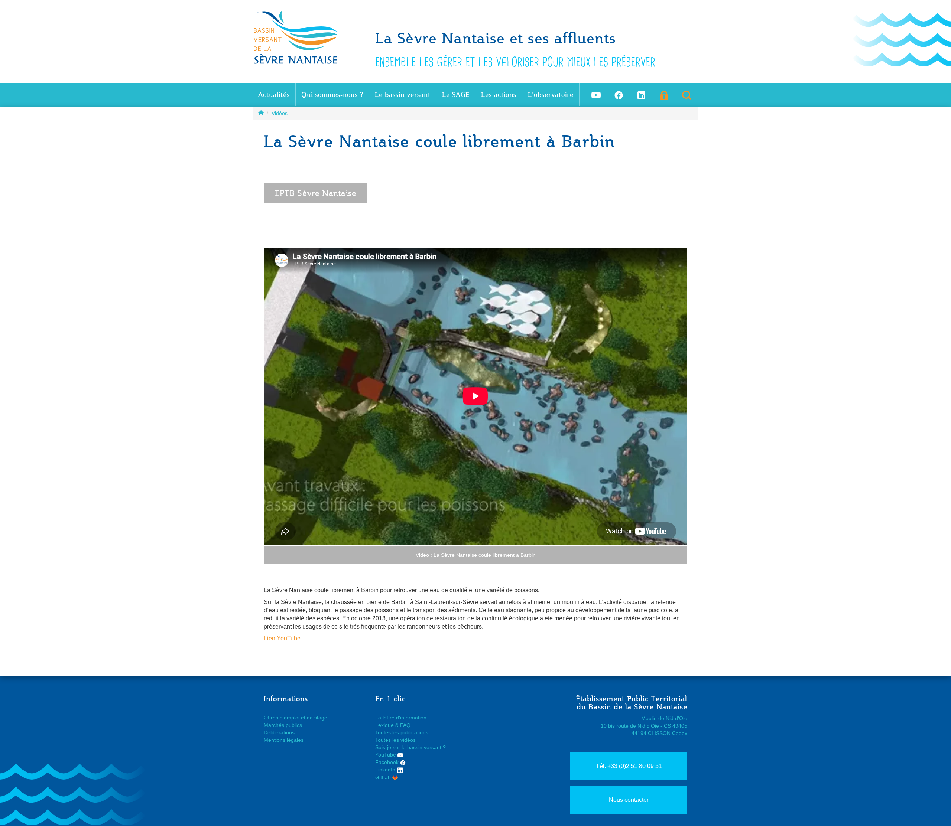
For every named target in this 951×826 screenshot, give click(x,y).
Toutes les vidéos (395, 740)
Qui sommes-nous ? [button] (332, 94)
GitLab (383, 777)
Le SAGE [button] (456, 94)
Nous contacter (629, 800)
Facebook (387, 762)
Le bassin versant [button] (403, 94)
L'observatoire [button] (551, 94)
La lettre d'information (400, 718)
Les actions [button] (498, 94)
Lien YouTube (282, 638)
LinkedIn (386, 770)
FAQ (405, 725)
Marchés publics (283, 725)
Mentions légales (284, 740)
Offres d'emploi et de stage (295, 718)
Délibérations (279, 732)
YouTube (386, 755)
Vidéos (280, 113)
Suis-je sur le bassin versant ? (410, 747)
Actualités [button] (274, 94)
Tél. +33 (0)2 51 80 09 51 (629, 766)
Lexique (384, 725)
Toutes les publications (401, 732)
